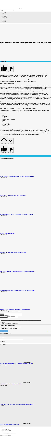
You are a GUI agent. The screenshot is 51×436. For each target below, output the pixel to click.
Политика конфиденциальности (9, 433)
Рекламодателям (6, 429)
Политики (4, 16)
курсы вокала (17, 95)
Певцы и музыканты (6, 14)
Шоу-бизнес (4, 18)
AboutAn (20, 8)
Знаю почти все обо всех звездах (8, 325)
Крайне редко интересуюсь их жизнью (9, 328)
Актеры (4, 12)
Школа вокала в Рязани (29, 77)
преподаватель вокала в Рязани (41, 131)
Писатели (4, 20)
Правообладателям (6, 430)
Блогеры (4, 13)
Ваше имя (2, 314)
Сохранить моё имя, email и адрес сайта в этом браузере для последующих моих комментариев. (21, 320)
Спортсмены (5, 17)
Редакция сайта (5, 431)
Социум (4, 21)
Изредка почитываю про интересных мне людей (11, 326)
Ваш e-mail (2, 315)
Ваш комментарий (3, 317)
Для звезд (4, 22)
